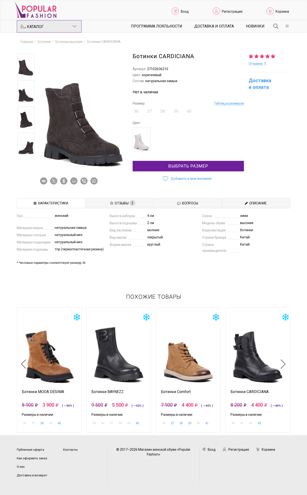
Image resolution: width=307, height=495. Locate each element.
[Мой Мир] (74, 181)
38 (42, 423)
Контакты (70, 449)
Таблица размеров (229, 103)
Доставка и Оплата (214, 26)
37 (172, 423)
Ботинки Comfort (176, 392)
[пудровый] (142, 139)
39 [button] (175, 111)
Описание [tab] (257, 203)
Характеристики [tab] (52, 203)
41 (207, 423)
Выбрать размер (188, 166)
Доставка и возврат (32, 475)
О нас (21, 466)
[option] (26, 65)
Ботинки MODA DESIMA (43, 392)
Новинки (255, 26)
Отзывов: (257, 64)
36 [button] (136, 111)
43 (259, 423)
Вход (185, 11)
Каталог (35, 26)
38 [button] (162, 111)
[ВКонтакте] (44, 181)
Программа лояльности (156, 26)
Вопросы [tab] (189, 203)
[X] (54, 181)
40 (59, 423)
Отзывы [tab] (123, 203)
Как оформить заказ (32, 458)
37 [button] (149, 111)
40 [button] (189, 111)
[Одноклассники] (64, 181)
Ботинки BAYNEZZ (107, 392)
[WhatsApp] (95, 181)
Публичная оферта (30, 449)
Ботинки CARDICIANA (249, 392)
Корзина (282, 11)
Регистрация (232, 11)
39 (189, 423)
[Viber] (84, 181)
